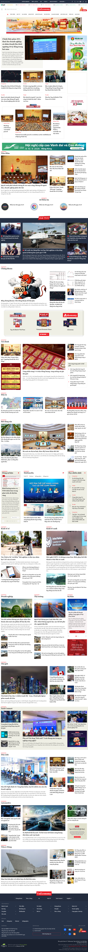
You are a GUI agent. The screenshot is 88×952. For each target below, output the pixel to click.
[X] (75, 2)
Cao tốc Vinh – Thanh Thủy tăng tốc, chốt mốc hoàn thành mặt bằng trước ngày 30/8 (81, 459)
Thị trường (47, 14)
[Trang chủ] (7, 14)
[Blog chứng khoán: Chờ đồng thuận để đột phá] (24, 285)
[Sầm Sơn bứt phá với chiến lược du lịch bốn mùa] (24, 863)
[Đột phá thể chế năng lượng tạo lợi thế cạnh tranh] (44, 491)
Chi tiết (77, 631)
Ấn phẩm (74, 504)
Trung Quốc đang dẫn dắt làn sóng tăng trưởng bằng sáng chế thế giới (10, 726)
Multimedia (29, 473)
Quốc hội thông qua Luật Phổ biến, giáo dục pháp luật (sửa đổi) (57, 770)
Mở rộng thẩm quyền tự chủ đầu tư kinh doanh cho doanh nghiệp (10, 238)
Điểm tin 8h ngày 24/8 (75, 205)
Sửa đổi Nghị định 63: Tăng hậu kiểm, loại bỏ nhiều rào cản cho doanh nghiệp (24, 788)
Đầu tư (18, 14)
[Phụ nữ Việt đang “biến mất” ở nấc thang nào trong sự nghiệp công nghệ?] (44, 723)
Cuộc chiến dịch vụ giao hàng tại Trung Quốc (80, 880)
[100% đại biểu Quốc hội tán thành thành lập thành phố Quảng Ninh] (70, 171)
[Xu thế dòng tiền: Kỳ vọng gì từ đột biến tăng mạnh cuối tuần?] (70, 274)
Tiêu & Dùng (35, 1)
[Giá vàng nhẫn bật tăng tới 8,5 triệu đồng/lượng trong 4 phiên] (70, 356)
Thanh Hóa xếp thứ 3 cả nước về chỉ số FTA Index (32, 411)
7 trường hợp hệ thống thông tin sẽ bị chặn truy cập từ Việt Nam (10, 580)
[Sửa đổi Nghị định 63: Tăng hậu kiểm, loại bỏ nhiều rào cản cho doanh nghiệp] (24, 771)
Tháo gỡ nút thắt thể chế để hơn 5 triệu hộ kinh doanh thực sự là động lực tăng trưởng (53, 646)
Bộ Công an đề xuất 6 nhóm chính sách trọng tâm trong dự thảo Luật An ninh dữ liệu (80, 761)
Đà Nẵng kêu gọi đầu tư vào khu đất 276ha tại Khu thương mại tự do (10, 411)
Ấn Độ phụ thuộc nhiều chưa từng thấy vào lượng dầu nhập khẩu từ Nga (80, 689)
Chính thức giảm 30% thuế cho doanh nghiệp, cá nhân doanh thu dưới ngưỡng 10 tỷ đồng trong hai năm (12, 44)
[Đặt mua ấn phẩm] (83, 9)
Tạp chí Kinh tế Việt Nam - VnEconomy (78, 946)
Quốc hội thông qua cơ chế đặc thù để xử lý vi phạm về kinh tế (81, 180)
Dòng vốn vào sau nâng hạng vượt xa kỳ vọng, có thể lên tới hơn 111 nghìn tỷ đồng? (57, 285)
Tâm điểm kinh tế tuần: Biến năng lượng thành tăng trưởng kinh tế (32, 519)
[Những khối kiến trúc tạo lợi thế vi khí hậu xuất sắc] (70, 863)
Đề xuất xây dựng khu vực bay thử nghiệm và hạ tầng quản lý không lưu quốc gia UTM (42, 251)
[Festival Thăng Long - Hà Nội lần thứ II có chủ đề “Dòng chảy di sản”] (77, 249)
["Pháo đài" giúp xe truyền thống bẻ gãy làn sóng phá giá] (77, 811)
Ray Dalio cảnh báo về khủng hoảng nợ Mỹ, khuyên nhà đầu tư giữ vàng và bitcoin (81, 292)
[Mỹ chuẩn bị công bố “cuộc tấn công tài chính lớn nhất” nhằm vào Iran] (70, 698)
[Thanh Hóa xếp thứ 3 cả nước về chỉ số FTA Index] (33, 403)
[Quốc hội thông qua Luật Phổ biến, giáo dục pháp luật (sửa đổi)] (57, 761)
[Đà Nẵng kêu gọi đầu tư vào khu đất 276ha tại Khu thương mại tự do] (11, 403)
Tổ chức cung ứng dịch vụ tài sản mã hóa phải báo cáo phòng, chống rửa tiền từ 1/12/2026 (32, 88)
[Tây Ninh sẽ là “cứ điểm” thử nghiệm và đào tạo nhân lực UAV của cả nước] (21, 543)
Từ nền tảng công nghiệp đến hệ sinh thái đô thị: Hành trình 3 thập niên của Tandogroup (54, 519)
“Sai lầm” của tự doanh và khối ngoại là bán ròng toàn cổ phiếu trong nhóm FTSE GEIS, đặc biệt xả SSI (79, 518)
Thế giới (71, 14)
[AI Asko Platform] (70, 315)
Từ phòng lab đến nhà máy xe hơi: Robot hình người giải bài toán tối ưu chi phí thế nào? (14, 828)
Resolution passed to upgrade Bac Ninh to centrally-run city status (57, 128)
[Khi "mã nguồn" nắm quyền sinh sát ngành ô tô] (11, 811)
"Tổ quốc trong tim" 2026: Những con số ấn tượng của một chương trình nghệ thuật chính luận (80, 789)
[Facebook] (72, 2)
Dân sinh (77, 14)
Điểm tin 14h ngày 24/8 (17, 205)
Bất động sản (64, 14)
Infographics (38, 476)
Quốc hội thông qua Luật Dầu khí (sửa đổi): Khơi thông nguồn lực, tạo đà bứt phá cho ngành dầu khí (49, 622)
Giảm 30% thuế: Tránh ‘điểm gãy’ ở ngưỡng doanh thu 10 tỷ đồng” (56, 189)
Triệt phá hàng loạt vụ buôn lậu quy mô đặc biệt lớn (10, 257)
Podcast (31, 476)
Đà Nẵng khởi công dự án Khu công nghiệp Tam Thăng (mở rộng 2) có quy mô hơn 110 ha (76, 412)
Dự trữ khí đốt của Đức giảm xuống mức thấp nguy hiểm (80, 668)
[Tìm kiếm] (5, 9)
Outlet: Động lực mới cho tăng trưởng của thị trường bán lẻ (53, 637)
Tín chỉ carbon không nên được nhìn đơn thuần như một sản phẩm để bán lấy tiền (15, 621)
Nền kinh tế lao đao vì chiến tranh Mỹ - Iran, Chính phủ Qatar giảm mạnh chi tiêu (23, 697)
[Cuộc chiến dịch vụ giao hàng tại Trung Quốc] (70, 880)
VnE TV (45, 1)
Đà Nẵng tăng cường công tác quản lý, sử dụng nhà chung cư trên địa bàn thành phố (80, 449)
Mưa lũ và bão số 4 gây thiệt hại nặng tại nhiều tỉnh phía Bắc (80, 779)
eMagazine (46, 476)
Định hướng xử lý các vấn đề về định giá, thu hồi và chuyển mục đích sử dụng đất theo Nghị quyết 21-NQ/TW (81, 438)
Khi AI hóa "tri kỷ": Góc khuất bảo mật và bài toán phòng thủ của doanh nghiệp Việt (76, 726)
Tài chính (24, 14)
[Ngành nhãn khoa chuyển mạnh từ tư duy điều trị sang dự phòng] (57, 854)
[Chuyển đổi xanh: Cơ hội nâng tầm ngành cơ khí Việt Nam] (4, 637)
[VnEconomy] (33, 107)
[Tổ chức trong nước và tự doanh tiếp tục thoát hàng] (70, 301)
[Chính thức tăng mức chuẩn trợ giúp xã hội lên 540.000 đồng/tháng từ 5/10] (57, 782)
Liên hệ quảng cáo (46, 933)
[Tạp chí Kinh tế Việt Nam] (17, 315)
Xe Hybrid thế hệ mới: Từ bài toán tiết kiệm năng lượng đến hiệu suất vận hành (42, 834)
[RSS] (74, 934)
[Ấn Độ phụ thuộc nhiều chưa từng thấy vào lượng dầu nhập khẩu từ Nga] (70, 689)
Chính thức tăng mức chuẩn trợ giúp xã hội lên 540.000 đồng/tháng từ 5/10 (57, 791)
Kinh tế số (31, 14)
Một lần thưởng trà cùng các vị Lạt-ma (80, 870)
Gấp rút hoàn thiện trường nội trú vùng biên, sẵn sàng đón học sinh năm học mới (77, 238)
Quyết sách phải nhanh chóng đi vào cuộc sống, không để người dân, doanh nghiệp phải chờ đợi (10, 99)
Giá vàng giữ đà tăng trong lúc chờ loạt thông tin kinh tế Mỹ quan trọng (80, 347)
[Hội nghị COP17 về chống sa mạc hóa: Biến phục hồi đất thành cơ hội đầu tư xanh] (66, 543)
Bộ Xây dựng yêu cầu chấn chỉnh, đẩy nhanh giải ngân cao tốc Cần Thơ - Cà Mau (10, 439)
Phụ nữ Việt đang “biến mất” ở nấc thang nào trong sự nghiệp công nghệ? (42, 740)
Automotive (6, 803)
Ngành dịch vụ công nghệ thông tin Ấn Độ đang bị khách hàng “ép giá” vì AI (14, 744)
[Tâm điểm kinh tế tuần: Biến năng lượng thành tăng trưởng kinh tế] (34, 510)
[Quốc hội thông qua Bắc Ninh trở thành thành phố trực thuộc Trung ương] (70, 189)
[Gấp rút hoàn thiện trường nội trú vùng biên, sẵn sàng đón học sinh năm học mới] (77, 228)
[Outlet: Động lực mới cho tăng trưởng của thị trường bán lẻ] (37, 639)
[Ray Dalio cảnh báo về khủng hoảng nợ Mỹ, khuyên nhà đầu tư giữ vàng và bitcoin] (70, 292)
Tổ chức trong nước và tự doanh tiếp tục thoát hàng (81, 300)
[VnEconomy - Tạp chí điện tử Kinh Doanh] (44, 893)
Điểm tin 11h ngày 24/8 (46, 205)
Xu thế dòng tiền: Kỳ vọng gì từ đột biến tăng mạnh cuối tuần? (81, 273)
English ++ (62, 1)
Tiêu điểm (12, 14)
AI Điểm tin (44, 200)
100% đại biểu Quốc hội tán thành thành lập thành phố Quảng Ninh (80, 171)
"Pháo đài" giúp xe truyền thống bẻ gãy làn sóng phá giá (76, 819)
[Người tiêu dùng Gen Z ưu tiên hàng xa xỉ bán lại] (57, 874)
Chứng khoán (25, 1)
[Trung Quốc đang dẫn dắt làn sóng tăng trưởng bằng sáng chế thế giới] (11, 717)
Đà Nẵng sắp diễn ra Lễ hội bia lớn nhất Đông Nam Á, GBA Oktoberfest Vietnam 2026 (80, 854)
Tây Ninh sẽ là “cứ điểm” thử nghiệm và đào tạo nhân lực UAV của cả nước (20, 558)
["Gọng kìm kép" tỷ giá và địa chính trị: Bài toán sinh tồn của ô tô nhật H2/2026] (4, 838)
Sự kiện (70, 597)
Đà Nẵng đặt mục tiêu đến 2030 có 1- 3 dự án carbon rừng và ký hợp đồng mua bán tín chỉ (55, 588)
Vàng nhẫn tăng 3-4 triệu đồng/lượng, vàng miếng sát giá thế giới (43, 373)
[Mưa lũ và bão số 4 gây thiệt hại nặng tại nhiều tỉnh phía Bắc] (70, 779)
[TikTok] (83, 2)
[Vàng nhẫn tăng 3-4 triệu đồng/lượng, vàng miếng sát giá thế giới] (44, 357)
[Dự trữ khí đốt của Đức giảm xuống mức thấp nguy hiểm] (70, 669)
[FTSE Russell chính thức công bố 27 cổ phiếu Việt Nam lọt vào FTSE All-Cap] (70, 283)
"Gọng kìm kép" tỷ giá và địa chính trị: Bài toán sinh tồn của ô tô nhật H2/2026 (14, 838)
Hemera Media (23, 944)
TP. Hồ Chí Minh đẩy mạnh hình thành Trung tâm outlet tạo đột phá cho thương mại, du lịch (19, 644)
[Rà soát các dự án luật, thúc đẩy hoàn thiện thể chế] (57, 160)
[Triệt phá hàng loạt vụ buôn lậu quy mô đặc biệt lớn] (11, 249)
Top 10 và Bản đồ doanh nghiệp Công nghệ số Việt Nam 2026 (75, 614)
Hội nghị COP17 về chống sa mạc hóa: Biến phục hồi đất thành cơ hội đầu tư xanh (66, 558)
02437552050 (37, 930)
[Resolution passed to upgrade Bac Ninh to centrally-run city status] (59, 116)
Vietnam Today (6, 123)
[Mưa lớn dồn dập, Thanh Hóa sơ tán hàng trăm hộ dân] (70, 771)
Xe (41, 1)
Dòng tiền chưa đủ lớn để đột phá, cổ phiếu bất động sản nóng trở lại (11, 87)
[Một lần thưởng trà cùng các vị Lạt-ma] (70, 872)
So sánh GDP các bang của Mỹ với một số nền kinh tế (78, 489)
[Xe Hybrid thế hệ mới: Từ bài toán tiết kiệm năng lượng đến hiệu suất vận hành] (44, 818)
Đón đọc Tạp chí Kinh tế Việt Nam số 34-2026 (53, 98)
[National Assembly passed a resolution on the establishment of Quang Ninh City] (33, 120)
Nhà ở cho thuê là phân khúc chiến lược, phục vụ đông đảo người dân (9, 459)
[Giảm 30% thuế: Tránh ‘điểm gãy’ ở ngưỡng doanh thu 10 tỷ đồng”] (57, 181)
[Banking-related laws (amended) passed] (7, 118)
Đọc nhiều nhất (75, 473)
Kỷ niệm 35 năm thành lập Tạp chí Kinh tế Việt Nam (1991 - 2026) (10, 491)
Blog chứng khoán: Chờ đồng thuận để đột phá (18, 301)
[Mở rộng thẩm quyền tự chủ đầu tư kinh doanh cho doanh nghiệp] (11, 228)
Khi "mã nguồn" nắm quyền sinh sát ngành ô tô (10, 819)
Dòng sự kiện (7, 473)
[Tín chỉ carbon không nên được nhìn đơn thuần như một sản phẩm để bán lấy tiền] (16, 608)
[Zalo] (78, 2)
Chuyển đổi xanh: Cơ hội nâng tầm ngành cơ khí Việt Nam (19, 635)
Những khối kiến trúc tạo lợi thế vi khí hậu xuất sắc (80, 862)
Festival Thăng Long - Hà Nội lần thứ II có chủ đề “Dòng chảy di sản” (77, 258)
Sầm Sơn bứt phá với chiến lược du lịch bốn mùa (18, 879)
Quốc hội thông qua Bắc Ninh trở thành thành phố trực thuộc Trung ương (80, 189)
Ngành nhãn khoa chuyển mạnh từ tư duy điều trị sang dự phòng (57, 862)
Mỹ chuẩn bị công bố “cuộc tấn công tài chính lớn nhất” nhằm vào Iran (32, 99)
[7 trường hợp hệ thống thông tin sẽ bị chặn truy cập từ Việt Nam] (10, 572)
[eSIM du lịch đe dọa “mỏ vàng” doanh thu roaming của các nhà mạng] (4, 734)
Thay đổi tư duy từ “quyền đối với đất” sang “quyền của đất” (80, 426)
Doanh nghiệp (55, 14)
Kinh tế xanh (38, 14)
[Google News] (86, 2)
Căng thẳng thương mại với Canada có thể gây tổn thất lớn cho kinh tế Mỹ (57, 679)
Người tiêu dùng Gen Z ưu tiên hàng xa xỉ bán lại (57, 882)
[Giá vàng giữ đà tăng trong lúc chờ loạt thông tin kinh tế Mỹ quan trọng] (70, 347)
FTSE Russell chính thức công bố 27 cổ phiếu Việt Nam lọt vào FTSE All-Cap (80, 283)
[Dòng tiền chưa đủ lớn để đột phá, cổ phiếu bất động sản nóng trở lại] (11, 76)
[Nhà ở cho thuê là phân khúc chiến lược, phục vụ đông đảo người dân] (11, 450)
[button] (3, 521)
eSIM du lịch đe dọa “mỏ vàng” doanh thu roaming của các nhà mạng (14, 735)
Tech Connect (53, 1)
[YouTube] (80, 2)
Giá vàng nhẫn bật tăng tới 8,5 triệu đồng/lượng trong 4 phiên (80, 356)
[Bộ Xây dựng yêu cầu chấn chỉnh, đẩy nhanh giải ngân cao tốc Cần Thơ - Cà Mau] (11, 430)
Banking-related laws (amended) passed (7, 128)
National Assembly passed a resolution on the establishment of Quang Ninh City (33, 135)
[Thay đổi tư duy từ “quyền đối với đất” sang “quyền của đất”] (70, 427)
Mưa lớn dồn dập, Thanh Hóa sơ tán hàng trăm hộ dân (79, 770)
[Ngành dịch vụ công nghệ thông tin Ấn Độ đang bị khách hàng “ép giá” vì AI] (4, 743)
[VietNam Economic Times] (44, 315)
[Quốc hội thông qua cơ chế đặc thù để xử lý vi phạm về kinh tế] (70, 180)
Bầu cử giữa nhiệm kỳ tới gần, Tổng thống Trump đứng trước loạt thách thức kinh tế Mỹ (54, 88)
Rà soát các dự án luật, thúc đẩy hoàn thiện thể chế (57, 168)
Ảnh (3, 921)
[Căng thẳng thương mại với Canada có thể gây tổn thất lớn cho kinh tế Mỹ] (57, 670)
